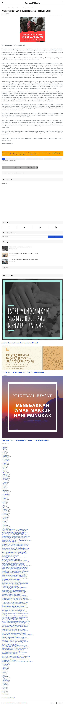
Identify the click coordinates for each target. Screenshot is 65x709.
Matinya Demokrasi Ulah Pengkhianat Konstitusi (13, 563)
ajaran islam (8, 158)
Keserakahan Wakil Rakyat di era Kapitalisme (12, 588)
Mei (4, 451)
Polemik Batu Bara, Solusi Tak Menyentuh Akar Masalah (15, 567)
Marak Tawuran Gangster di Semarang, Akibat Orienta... (15, 539)
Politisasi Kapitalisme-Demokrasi (10, 653)
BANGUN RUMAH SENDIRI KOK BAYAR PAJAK (13, 655)
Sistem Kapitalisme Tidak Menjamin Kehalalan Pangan (15, 602)
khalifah (35, 158)
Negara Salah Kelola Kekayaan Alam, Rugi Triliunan (14, 575)
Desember (5, 460)
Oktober (5, 458)
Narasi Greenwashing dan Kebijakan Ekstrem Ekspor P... (15, 549)
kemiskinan (22, 158)
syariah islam (8, 7)
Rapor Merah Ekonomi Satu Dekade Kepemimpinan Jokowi (16, 656)
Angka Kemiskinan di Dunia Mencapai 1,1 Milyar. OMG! (14, 657)
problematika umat (57, 158)
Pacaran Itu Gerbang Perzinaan (9, 541)
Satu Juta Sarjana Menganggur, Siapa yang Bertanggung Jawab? (23, 253)
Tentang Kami (60, 702)
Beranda (3, 7)
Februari (5, 464)
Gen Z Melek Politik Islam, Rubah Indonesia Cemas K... (15, 560)
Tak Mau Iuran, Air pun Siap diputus (10, 555)
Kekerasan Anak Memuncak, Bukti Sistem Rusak (13, 590)
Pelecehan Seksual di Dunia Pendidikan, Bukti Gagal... (14, 587)
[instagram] (40, 227)
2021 (4, 462)
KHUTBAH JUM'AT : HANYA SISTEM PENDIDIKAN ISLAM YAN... (16, 540)
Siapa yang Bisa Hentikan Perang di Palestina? (13, 564)
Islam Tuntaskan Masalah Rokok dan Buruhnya (13, 533)
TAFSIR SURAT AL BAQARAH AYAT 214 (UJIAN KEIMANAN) (23, 372)
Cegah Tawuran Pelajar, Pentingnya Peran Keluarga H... (15, 648)
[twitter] (24, 227)
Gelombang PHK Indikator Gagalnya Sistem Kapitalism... (15, 571)
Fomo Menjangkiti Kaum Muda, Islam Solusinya (13, 649)
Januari (5, 463)
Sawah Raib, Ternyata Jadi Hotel (9, 556)
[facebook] (9, 227)
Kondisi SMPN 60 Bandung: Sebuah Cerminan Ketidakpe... (16, 646)
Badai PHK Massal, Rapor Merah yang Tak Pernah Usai (14, 557)
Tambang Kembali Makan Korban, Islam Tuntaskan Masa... (16, 548)
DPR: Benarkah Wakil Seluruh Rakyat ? (11, 579)
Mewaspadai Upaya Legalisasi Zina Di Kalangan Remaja (15, 630)
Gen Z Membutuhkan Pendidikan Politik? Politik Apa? (14, 551)
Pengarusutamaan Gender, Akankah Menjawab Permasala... (16, 624)
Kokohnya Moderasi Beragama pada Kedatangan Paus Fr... (16, 621)
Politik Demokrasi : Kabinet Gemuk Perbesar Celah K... (15, 532)
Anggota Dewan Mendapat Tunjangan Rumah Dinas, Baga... (16, 638)
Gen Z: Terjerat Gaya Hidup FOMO (9, 644)
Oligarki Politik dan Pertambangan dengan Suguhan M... (15, 547)
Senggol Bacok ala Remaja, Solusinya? (11, 559)
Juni (4, 452)
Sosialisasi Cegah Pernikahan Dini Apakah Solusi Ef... (14, 530)
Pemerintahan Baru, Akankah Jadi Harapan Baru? (13, 610)
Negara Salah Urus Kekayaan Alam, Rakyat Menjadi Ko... (15, 553)
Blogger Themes (9, 702)
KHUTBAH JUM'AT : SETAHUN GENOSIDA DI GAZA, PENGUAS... (17, 599)
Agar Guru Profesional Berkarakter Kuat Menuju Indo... (15, 637)
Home (53, 702)
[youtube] (56, 227)
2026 (4, 683)
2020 (4, 447)
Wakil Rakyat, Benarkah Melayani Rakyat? (11, 594)
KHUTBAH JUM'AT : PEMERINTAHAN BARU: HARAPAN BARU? (16, 566)
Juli (4, 454)
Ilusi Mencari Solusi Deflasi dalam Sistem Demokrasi (14, 603)
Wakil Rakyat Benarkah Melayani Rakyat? (11, 580)
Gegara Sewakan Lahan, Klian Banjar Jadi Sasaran (14, 629)
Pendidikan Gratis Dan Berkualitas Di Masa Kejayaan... (15, 574)
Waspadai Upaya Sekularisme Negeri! (10, 586)
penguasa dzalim (47, 158)
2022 (4, 479)
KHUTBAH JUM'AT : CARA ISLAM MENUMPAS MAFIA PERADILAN (17, 661)
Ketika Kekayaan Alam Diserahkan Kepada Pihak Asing (15, 545)
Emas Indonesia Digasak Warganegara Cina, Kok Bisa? (15, 597)
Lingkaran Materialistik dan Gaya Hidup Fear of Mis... (14, 622)
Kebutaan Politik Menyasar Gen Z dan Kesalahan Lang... (15, 543)
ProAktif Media (32, 3)
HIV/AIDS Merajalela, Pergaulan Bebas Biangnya (13, 606)
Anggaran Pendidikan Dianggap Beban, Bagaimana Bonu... (16, 536)
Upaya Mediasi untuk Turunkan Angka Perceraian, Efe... (15, 611)
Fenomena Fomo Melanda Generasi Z (10, 636)
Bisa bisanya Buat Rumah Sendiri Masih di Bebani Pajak (15, 534)
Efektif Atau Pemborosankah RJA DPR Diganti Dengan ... (15, 613)
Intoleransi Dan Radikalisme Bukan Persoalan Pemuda (15, 601)
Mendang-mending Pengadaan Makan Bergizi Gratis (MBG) (15, 659)
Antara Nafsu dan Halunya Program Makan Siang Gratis (15, 615)
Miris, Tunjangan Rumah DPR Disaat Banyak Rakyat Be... (15, 626)
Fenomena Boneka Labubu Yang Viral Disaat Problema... (15, 583)
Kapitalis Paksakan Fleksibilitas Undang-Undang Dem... (15, 537)
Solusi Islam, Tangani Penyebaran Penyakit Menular (14, 640)
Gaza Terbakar (5, 614)
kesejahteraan (29, 158)
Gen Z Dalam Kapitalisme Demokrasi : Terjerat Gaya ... (14, 632)
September (6, 456)
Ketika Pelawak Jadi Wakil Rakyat (9, 628)
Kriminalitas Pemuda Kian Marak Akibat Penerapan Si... (15, 576)
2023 (4, 497)
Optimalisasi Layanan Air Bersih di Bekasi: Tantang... (14, 605)
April (4, 449)
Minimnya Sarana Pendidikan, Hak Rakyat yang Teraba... (15, 570)
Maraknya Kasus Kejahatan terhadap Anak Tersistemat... (15, 641)
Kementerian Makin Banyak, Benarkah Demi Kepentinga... (15, 544)
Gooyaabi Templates (23, 702)
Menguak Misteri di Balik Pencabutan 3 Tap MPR (13, 572)
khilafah (40, 158)
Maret (4, 448)
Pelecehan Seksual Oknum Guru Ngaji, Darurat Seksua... (15, 582)
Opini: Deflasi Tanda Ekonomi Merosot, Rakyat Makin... (15, 595)
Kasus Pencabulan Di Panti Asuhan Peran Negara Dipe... (15, 578)
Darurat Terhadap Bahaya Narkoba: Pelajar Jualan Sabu (15, 529)
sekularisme (5, 160)
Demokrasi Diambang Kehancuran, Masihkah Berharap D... (16, 561)
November (5, 459)
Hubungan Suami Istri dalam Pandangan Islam (13, 651)
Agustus (5, 455)
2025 (4, 665)
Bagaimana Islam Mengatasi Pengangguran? (12, 642)
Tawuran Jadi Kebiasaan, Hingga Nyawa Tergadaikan (14, 552)
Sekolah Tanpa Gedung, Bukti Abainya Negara (12, 618)
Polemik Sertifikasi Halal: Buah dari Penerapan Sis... (14, 593)
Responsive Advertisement (8, 697)
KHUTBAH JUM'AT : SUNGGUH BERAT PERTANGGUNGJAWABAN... (17, 634)
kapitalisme (15, 158)
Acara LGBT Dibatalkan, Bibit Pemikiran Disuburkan (14, 645)
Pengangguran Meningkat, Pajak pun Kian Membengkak (15, 607)
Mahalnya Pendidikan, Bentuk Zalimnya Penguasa (13, 609)
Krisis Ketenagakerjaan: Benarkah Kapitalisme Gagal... (15, 617)
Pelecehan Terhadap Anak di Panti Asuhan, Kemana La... (15, 625)
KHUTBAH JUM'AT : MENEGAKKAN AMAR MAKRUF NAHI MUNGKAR (25, 440)
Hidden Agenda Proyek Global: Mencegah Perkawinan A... (15, 619)
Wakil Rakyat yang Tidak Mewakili (9, 660)
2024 (4, 514)
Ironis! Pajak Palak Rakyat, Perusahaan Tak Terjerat (14, 633)
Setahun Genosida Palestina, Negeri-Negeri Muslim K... (15, 598)
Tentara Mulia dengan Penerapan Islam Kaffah (13, 584)
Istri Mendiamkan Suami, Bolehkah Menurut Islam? (20, 247)
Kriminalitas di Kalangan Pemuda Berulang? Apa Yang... (15, 568)
